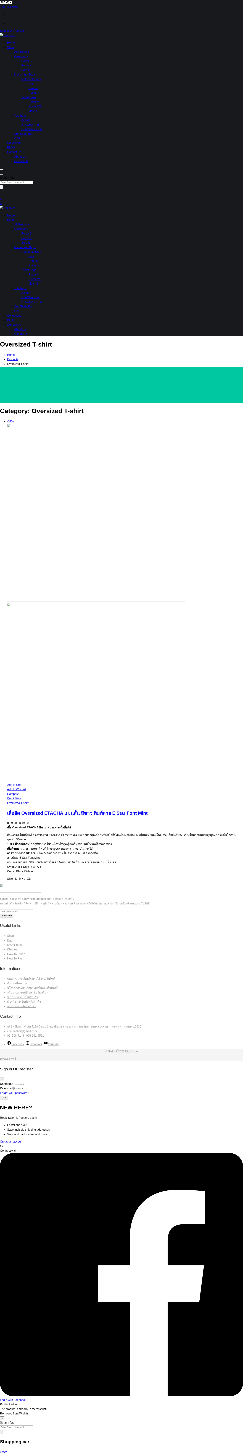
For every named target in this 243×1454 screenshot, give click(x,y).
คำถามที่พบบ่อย (17, 983)
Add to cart (14, 784)
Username (6, 1083)
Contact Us (14, 152)
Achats (25, 120)
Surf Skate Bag (23, 133)
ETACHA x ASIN (31, 129)
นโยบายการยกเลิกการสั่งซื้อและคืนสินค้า (32, 987)
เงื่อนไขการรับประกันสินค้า (24, 1001)
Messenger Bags (25, 74)
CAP (17, 138)
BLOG (11, 147)
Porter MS (34, 106)
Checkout (13, 949)
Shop (10, 47)
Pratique (33, 92)
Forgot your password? (14, 1092)
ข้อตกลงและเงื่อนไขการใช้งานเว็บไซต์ (31, 978)
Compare (13, 793)
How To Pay (14, 958)
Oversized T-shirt (17, 803)
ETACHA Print (30, 124)
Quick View (14, 798)
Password (6, 1088)
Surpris (25, 70)
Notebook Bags (31, 79)
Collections (14, 142)
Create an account (11, 1141)
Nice (31, 83)
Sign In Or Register (12, 30)
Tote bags (20, 115)
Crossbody (21, 56)
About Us (20, 156)
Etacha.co (131, 1051)
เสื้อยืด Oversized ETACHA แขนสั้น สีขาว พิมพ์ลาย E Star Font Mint (77, 813)
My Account (14, 944)
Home (11, 42)
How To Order (16, 954)
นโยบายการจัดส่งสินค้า (21, 1006)
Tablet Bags (28, 97)
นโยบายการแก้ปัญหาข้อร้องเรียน (27, 992)
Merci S (33, 111)
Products (12, 359)
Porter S (26, 61)
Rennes (33, 88)
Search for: (7, 177)
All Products (22, 51)
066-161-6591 (10, 6)
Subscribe (6, 915)
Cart (9, 940)
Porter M (33, 101)
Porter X (26, 65)
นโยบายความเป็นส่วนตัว (22, 997)
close (3, 1451)
